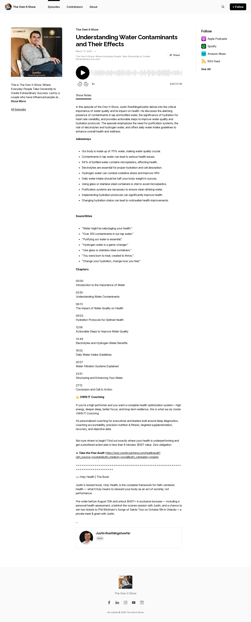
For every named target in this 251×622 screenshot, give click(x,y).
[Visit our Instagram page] (125, 602)
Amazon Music (216, 53)
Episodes (54, 7)
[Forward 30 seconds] (86, 84)
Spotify (212, 46)
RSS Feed (213, 61)
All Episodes (18, 109)
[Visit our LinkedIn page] (117, 602)
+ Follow (238, 7)
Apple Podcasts (217, 38)
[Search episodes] (223, 7)
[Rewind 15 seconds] (80, 84)
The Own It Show (24, 7)
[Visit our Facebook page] (109, 602)
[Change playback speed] (93, 84)
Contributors (75, 7)
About (93, 7)
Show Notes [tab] (83, 95)
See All (206, 69)
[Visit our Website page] (142, 602)
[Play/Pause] (82, 73)
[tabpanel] (129, 316)
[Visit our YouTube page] (133, 602)
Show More (18, 101)
